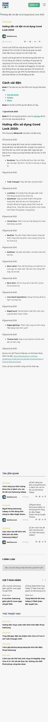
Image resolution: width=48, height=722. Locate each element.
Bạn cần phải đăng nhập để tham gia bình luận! (24, 568)
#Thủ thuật (6, 22)
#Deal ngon (6, 595)
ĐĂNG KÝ (34, 5)
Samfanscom (12, 36)
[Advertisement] (24, 394)
